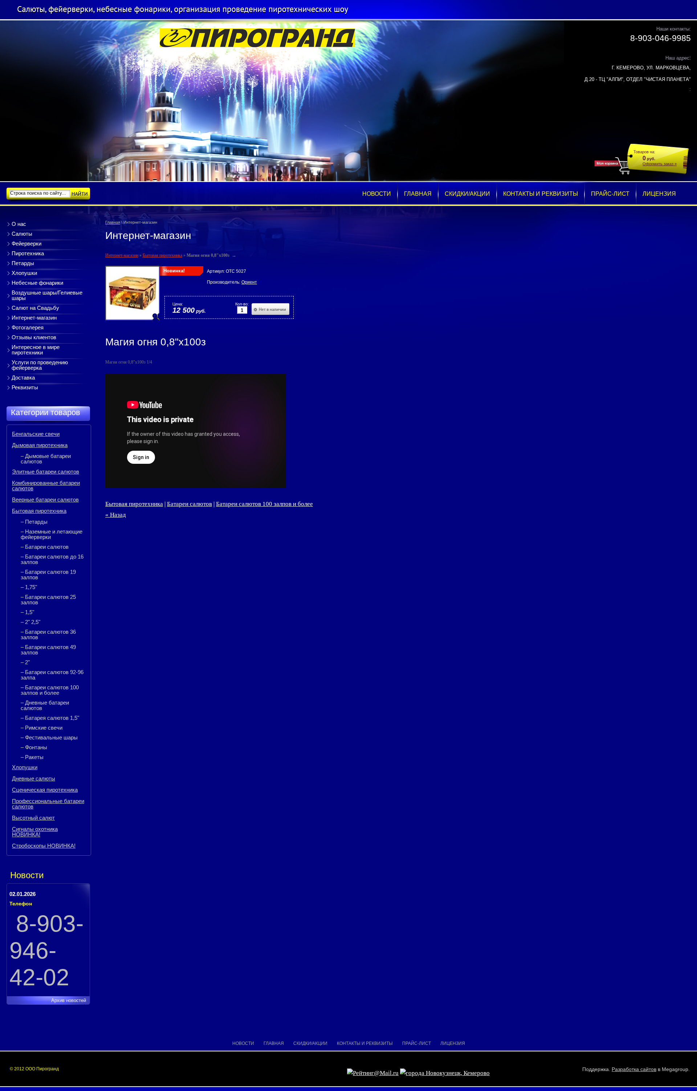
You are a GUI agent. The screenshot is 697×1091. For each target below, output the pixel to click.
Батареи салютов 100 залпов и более (264, 503)
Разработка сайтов (634, 1069)
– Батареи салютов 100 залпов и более (50, 690)
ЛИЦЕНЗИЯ (452, 1043)
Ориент (249, 282)
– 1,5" (27, 612)
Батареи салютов (189, 503)
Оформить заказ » (660, 164)
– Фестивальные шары (49, 737)
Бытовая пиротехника (162, 255)
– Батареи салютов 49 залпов (48, 650)
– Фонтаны (34, 747)
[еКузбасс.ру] (445, 1073)
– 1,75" (29, 587)
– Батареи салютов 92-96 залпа (52, 675)
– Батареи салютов (45, 547)
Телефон (20, 904)
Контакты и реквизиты (365, 1043)
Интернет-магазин (121, 255)
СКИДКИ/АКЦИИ (310, 1043)
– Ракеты (32, 757)
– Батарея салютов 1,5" (50, 718)
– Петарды (34, 522)
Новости (243, 1043)
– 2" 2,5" (30, 622)
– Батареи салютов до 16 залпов (52, 559)
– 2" (25, 662)
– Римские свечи (41, 728)
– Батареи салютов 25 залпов (48, 599)
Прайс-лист (416, 1043)
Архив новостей (68, 1000)
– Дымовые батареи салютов (46, 459)
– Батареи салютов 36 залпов (48, 634)
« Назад (115, 514)
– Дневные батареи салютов (45, 705)
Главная (112, 222)
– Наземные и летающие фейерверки (51, 534)
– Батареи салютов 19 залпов (48, 574)
